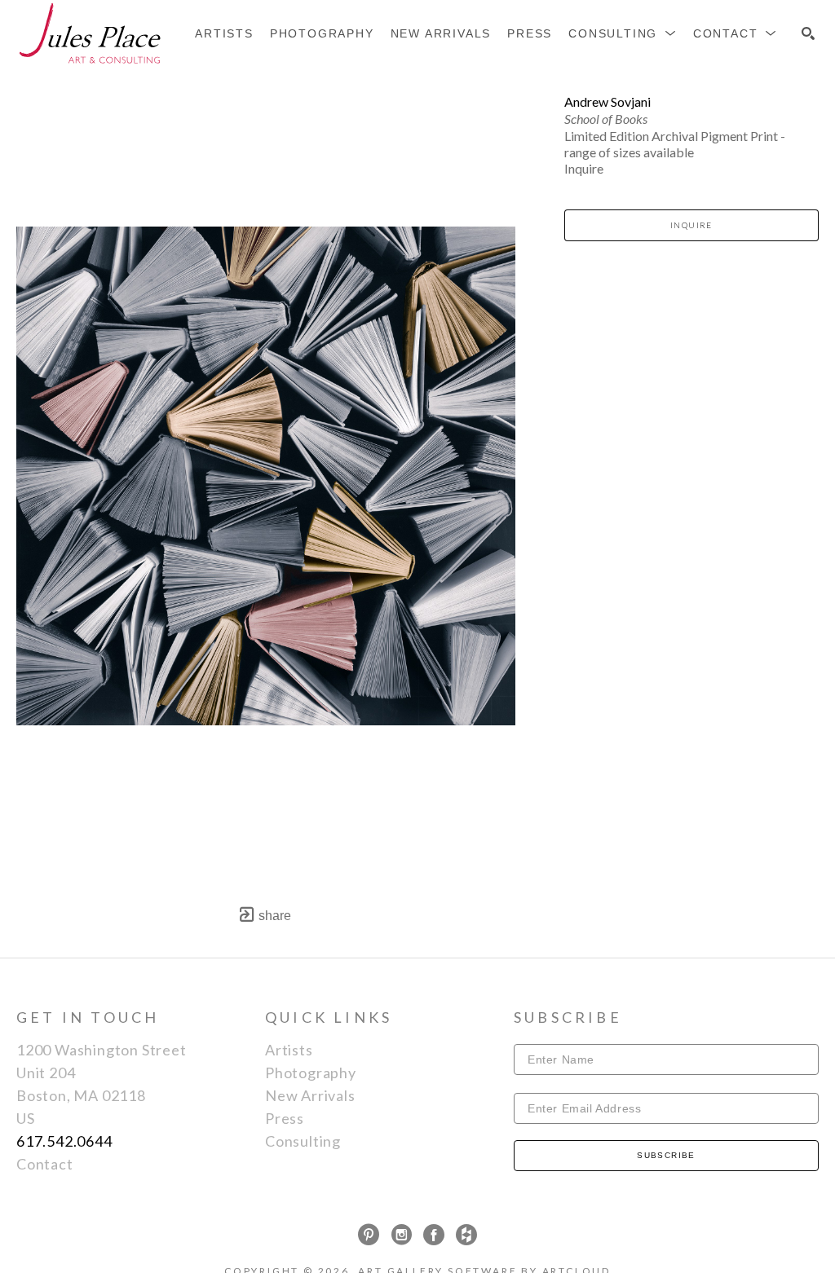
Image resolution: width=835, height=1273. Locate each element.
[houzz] (466, 1234)
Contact (44, 1164)
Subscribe (666, 1155)
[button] (622, 33)
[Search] (808, 33)
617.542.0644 (64, 1141)
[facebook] (433, 1234)
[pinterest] (368, 1234)
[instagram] (401, 1234)
